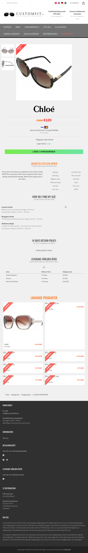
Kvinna (7, 27)
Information (50, 34)
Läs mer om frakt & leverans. (13, 475)
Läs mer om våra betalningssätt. (15, 451)
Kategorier (15, 395)
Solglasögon (31, 34)
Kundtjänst (74, 3)
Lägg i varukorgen (44, 152)
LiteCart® (67, 550)
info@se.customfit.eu (11, 413)
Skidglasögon (12, 34)
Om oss (5, 438)
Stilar (47, 27)
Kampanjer (68, 34)
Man (18, 27)
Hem (7, 395)
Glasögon (60, 27)
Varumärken (32, 27)
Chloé (34, 163)
